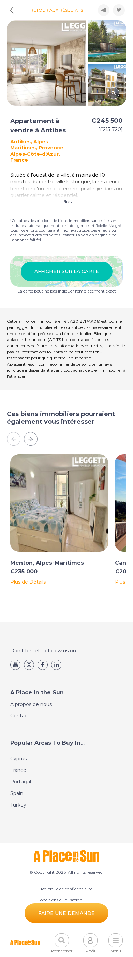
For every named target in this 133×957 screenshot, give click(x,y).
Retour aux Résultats (56, 10)
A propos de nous (31, 704)
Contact (19, 716)
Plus (66, 202)
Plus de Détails (28, 582)
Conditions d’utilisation (59, 899)
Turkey (18, 805)
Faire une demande (66, 913)
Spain (16, 793)
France (18, 770)
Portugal (20, 782)
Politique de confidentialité (66, 888)
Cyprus (18, 759)
